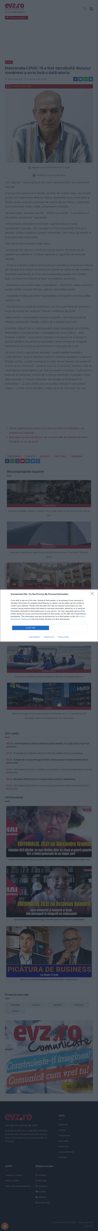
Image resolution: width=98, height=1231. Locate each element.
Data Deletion (34, 637)
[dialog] (49, 615)
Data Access (49, 637)
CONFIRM (30, 628)
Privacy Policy (63, 637)
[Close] (93, 594)
